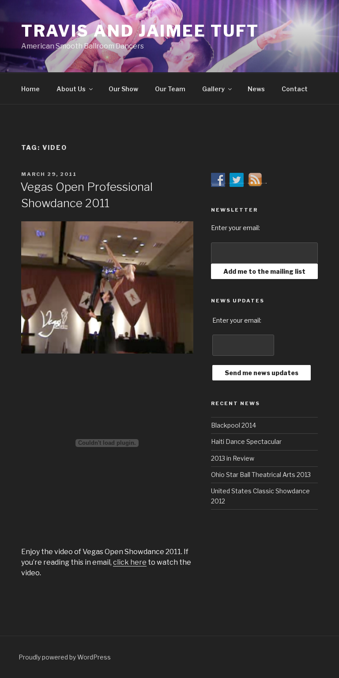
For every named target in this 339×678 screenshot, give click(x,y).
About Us (71, 89)
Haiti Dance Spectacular (246, 441)
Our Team (170, 89)
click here (130, 562)
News (256, 89)
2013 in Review (232, 458)
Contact (295, 89)
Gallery (213, 89)
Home (30, 89)
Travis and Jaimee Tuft (140, 31)
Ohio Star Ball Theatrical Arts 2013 (261, 474)
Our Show (123, 89)
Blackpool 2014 (233, 425)
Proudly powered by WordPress (65, 657)
